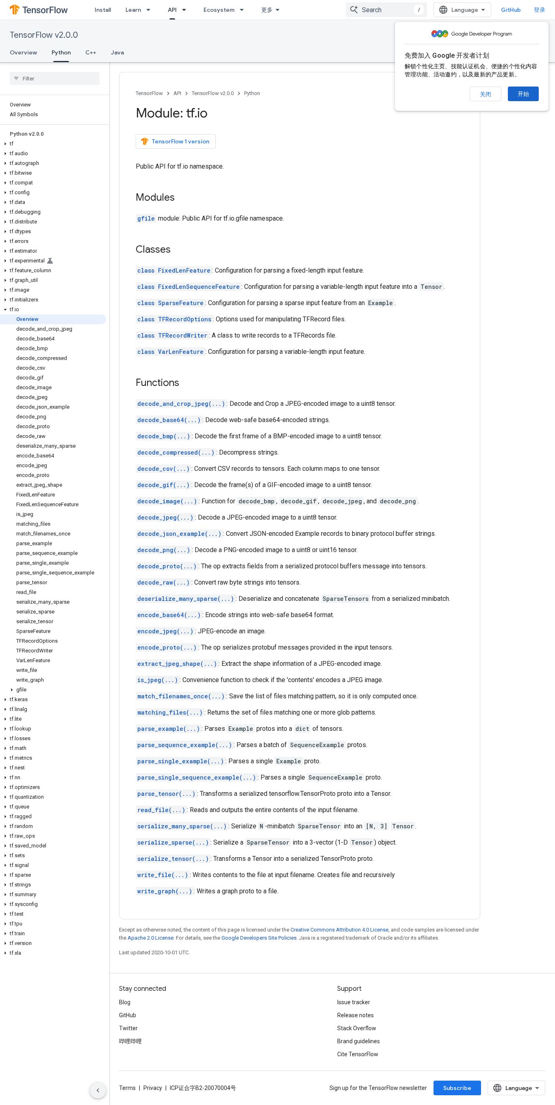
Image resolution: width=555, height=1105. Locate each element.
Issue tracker (353, 1002)
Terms (127, 1088)
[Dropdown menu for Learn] (150, 10)
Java (117, 52)
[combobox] (386, 9)
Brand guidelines (358, 1041)
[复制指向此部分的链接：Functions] (187, 383)
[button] (53, 144)
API (172, 9)
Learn (133, 9)
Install (103, 9)
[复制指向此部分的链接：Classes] (179, 250)
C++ (90, 52)
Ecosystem (219, 9)
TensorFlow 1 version (180, 141)
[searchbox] (55, 78)
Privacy (152, 1088)
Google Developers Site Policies (259, 938)
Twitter (128, 1028)
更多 (267, 9)
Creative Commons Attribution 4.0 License (339, 930)
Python (61, 52)
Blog (124, 1002)
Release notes (355, 1015)
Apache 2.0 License (150, 938)
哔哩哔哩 (130, 1041)
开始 (523, 94)
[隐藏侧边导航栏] (98, 1090)
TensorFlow (149, 93)
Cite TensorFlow (357, 1054)
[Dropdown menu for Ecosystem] (244, 10)
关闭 (485, 94)
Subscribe (457, 1088)
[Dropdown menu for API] (186, 10)
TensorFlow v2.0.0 (44, 35)
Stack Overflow (356, 1028)
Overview (23, 52)
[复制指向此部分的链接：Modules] (183, 198)
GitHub (511, 9)
